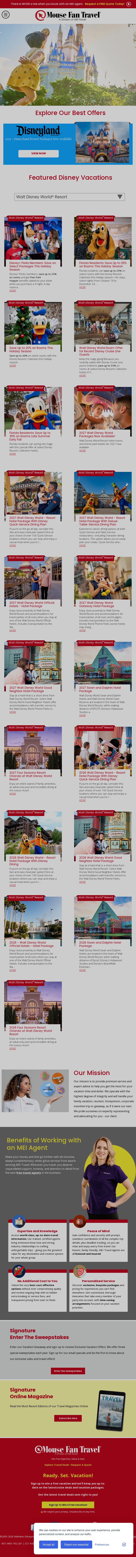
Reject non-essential (76, 1544)
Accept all (48, 1544)
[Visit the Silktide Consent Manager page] (124, 1545)
